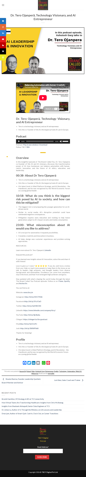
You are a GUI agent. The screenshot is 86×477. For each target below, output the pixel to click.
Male (33, 371)
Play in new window (30, 145)
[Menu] (3, 5)
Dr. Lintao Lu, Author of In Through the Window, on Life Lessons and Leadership (32, 410)
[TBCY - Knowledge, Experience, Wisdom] (43, 5)
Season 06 (22, 371)
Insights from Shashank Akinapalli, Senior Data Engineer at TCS (26, 406)
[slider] (66, 141)
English (56, 371)
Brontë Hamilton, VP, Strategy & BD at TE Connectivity (23, 399)
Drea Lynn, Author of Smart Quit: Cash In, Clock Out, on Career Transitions (30, 413)
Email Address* (43, 447)
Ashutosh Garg (40, 371)
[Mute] (61, 141)
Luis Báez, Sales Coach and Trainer (67, 380)
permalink (51, 373)
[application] (43, 141)
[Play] (19, 141)
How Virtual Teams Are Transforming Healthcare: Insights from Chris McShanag (32, 402)
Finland (28, 371)
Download (43, 145)
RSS (28, 147)
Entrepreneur (49, 371)
